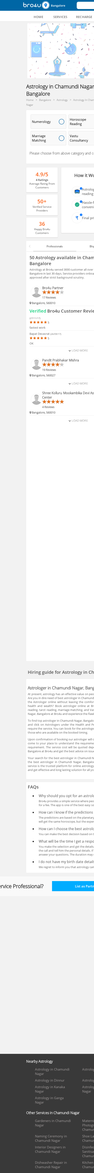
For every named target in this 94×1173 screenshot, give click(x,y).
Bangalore (58, 5)
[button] (58, 5)
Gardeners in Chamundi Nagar (53, 1122)
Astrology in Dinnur (49, 1080)
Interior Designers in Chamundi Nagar (50, 1149)
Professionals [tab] (55, 246)
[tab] (38, 17)
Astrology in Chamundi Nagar (52, 1071)
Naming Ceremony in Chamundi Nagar (51, 1138)
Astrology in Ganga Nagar (49, 1100)
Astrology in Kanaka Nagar (50, 1089)
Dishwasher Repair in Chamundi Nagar (51, 1164)
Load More (79, 350)
